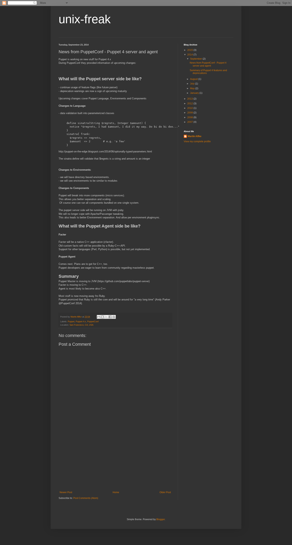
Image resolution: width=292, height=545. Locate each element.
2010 (190, 108)
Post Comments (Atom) (85, 498)
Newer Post (66, 492)
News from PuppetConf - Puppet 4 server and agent (208, 64)
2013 (190, 98)
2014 (190, 54)
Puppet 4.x (81, 321)
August (194, 79)
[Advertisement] (115, 461)
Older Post (165, 492)
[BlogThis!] (102, 317)
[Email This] (99, 317)
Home (116, 492)
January (194, 93)
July (192, 83)
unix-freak (85, 19)
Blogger (160, 519)
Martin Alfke (194, 136)
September (196, 58)
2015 (190, 50)
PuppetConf (93, 321)
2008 (190, 117)
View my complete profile (197, 141)
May (192, 88)
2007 (190, 122)
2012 (190, 103)
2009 (190, 112)
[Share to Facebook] (110, 317)
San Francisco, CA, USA (81, 325)
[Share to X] (106, 317)
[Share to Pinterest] (114, 317)
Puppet (71, 321)
